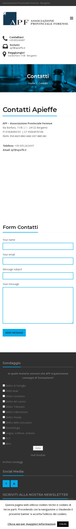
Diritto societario (15, 396)
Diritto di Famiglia (16, 385)
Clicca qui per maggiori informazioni (31, 524)
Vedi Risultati (38, 455)
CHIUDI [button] (62, 524)
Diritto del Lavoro (16, 401)
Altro (8, 443)
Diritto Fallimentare (17, 412)
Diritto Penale (13, 417)
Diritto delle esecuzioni (19, 422)
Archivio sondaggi (13, 462)
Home (31, 83)
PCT (8, 438)
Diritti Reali (12, 391)
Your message (11, 284)
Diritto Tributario (15, 406)
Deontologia (13, 427)
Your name (9, 239)
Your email (9, 254)
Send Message (14, 332)
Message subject (12, 269)
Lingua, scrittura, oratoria (20, 433)
